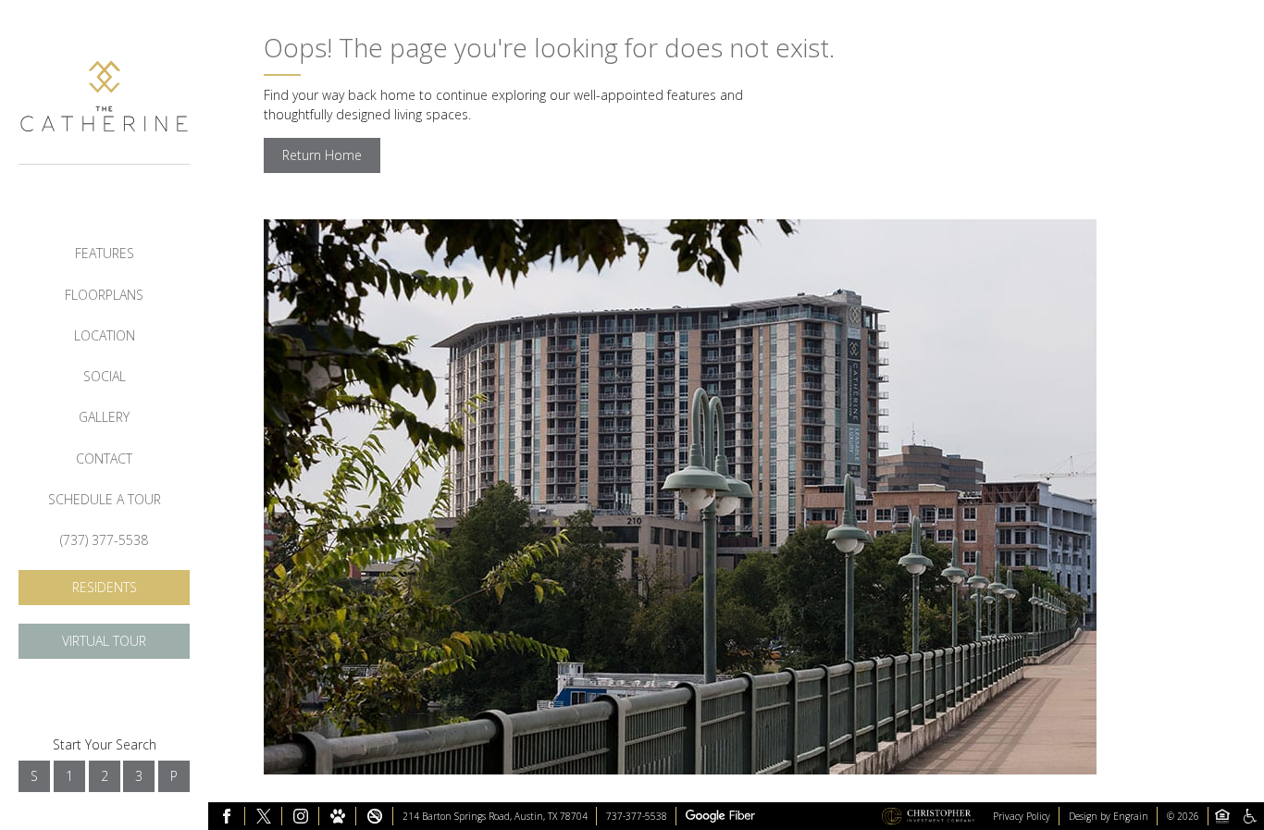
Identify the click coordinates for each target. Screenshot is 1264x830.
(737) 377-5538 (104, 540)
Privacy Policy (1021, 816)
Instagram (300, 816)
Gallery (104, 417)
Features (104, 253)
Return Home (322, 155)
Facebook (226, 816)
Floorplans (104, 295)
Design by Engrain (1108, 816)
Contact (104, 458)
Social (104, 376)
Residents (104, 587)
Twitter (263, 816)
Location (104, 335)
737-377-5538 (636, 816)
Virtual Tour (104, 641)
